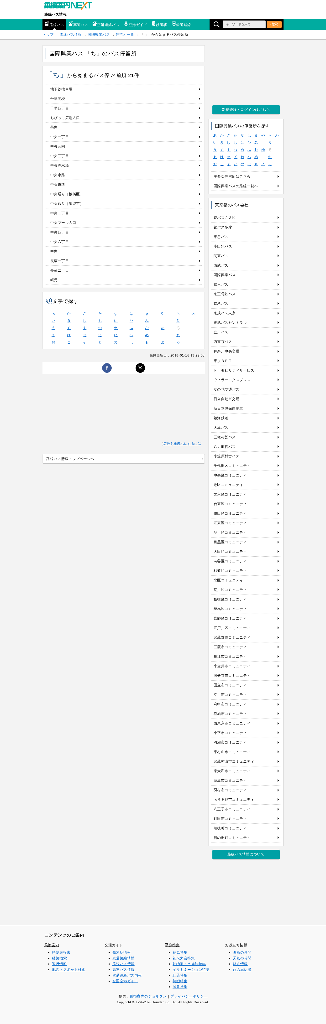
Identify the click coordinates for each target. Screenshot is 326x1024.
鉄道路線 (183, 25)
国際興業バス (99, 34)
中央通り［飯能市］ (67, 204)
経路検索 (59, 958)
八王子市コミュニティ (232, 809)
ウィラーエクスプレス (232, 380)
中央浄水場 (59, 165)
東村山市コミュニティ (232, 752)
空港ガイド (137, 25)
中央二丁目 (59, 213)
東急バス (221, 237)
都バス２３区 (225, 218)
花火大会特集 (184, 958)
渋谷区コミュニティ (230, 561)
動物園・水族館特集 (189, 964)
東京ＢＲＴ (223, 361)
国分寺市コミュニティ (232, 675)
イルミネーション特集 (191, 969)
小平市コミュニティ (230, 733)
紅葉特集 (180, 975)
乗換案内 (51, 945)
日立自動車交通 (227, 399)
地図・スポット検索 (68, 969)
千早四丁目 (59, 108)
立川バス (221, 332)
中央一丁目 (59, 137)
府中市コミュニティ (230, 704)
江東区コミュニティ (230, 523)
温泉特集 (180, 987)
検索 (274, 24)
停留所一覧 (125, 34)
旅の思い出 (242, 969)
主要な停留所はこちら (232, 176)
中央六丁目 (59, 242)
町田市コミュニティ (230, 819)
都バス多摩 (223, 227)
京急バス (221, 303)
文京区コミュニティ (230, 494)
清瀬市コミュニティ (230, 742)
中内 (54, 251)
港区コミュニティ (228, 485)
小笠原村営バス (227, 456)
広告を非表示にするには (182, 443)
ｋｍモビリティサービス (234, 370)
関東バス (221, 256)
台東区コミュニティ (230, 504)
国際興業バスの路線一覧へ (236, 186)
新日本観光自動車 (228, 408)
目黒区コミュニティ (230, 542)
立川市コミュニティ (230, 695)
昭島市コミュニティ (230, 780)
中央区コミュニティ (230, 475)
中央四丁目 (59, 232)
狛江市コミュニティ (230, 656)
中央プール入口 (63, 223)
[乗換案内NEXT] (70, 6)
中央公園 (57, 146)
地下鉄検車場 (61, 89)
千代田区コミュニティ (232, 466)
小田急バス (223, 246)
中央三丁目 (59, 156)
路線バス (56, 25)
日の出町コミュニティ (232, 838)
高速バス (80, 25)
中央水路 (57, 175)
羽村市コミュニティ (230, 790)
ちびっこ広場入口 (65, 118)
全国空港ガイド (125, 981)
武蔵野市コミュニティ (232, 637)
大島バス (221, 427)
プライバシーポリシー (188, 996)
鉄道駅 (161, 25)
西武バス (221, 265)
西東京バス (223, 342)
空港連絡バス (108, 25)
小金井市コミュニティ (232, 666)
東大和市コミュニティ (232, 771)
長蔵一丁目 (59, 261)
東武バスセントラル (230, 323)
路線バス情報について (245, 854)
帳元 (54, 280)
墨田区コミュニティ (230, 513)
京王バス (221, 284)
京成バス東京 (225, 313)
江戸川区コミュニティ (232, 628)
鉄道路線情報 (123, 958)
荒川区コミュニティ (230, 590)
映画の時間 (242, 952)
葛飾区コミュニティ (230, 618)
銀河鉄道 (221, 418)
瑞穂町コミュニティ (230, 828)
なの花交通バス (227, 389)
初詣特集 (180, 981)
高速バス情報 (123, 969)
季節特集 (172, 945)
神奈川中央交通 (227, 351)
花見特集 (180, 952)
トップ (48, 34)
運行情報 (59, 964)
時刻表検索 (61, 952)
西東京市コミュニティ (232, 723)
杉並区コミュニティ (230, 571)
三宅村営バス (225, 437)
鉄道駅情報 (121, 952)
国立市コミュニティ (230, 685)
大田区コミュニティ (230, 551)
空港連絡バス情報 (127, 975)
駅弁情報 (240, 964)
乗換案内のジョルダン (148, 996)
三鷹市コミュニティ (230, 647)
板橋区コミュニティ (230, 599)
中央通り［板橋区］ (67, 194)
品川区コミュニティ (230, 532)
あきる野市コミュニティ (234, 799)
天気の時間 (242, 958)
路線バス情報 (55, 14)
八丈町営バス (225, 447)
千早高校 (57, 99)
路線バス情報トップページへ (70, 459)
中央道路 (57, 184)
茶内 (54, 127)
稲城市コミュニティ (230, 714)
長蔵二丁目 (59, 270)
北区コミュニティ (228, 580)
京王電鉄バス (225, 294)
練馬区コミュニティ (230, 609)
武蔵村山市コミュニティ (234, 761)
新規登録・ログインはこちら (246, 110)
